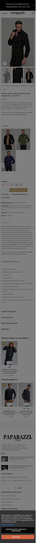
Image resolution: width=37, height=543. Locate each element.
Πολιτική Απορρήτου (7, 524)
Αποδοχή (16, 537)
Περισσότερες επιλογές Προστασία (16, 530)
